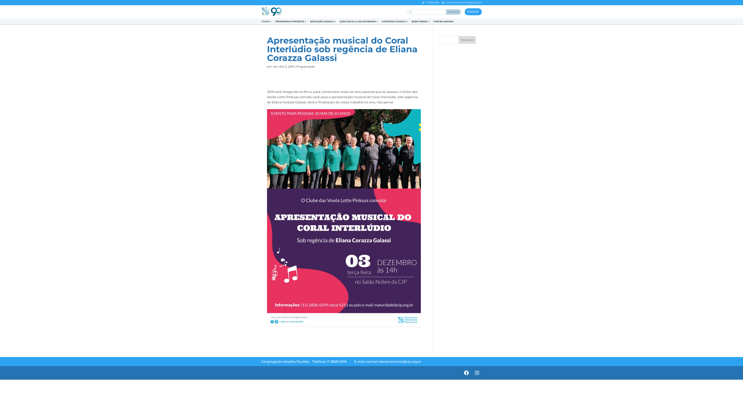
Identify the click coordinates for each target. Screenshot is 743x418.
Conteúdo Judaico (394, 21)
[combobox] (426, 12)
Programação (305, 66)
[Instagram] (477, 373)
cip (275, 66)
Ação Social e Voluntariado (358, 21)
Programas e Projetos (289, 21)
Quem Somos (419, 21)
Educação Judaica (322, 21)
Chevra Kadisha (443, 21)
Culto (265, 21)
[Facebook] (466, 373)
